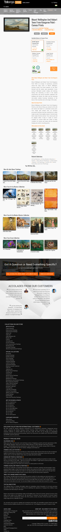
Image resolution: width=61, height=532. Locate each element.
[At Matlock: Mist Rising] (37, 176)
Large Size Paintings (36, 11)
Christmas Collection (11, 384)
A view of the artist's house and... (9, 181)
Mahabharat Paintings (11, 378)
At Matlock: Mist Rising (36, 182)
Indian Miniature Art (10, 336)
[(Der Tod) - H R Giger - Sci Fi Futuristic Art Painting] (9, 193)
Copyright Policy (8, 520)
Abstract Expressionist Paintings (14, 348)
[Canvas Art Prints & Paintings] (23, 457)
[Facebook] (52, 521)
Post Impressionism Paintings (13, 344)
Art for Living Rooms (11, 402)
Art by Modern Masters (48, 159)
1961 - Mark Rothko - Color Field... (50, 210)
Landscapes (53, 160)
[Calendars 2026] (14, 441)
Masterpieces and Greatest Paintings (15, 380)
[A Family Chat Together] (50, 244)
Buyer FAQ (6, 514)
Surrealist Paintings (10, 347)
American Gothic (34, 234)
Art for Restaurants (10, 410)
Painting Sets (9, 388)
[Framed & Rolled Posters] (20, 449)
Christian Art (9, 372)
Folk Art (8, 339)
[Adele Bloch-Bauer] (9, 223)
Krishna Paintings (10, 355)
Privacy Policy (7, 521)
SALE (55, 10)
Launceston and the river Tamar (50, 181)
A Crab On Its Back (35, 251)
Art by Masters (25, 10)
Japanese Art (9, 369)
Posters (30, 10)
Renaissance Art (10, 345)
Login (24, 2)
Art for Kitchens (10, 405)
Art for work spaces (11, 414)
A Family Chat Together (49, 250)
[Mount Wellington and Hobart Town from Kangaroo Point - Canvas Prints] (16, 24)
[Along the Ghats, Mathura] (23, 222)
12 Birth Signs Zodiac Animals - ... (22, 206)
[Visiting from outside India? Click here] (40, 426)
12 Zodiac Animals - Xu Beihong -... (36, 204)
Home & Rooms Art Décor (18, 11)
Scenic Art (49, 162)
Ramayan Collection (11, 386)
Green (33, 160)
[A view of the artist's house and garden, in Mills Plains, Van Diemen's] (9, 175)
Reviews (6, 515)
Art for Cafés (9, 413)
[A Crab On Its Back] (37, 245)
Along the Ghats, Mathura (23, 227)
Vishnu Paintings (10, 360)
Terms (5, 518)
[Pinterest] (56, 521)
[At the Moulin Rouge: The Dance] (50, 222)
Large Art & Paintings (11, 389)
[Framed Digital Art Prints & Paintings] (28, 465)
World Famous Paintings (12, 375)
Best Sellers (45, 10)
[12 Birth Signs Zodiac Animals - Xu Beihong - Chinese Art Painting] (23, 197)
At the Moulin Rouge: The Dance (50, 228)
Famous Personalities (11, 391)
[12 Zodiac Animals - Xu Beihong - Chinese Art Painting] (37, 196)
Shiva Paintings (9, 358)
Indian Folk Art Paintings (12, 383)
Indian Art (8, 334)
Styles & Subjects (6, 10)
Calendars (50, 10)
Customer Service (8, 525)
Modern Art (8, 338)
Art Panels (8, 353)
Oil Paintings (41, 162)
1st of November (6, 249)
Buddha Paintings (10, 356)
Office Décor (9, 419)
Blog (41, 10)
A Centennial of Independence (20, 251)
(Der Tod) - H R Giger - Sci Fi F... (9, 199)
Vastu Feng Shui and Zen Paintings (44, 163)
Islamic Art (8, 333)
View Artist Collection (37, 29)
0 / (54, 2)
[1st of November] (9, 244)
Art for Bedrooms (10, 403)
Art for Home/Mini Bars (11, 408)
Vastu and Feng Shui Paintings (13, 397)
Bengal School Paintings (12, 370)
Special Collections (12, 10)
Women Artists (9, 377)
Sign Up (27, 2)
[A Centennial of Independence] (23, 244)
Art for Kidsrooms (10, 406)
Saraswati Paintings (11, 364)
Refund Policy (7, 517)
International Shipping (9, 523)
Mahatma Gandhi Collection (12, 366)
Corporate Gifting (10, 421)
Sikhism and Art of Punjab (12, 392)
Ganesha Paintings (10, 361)
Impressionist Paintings (11, 331)
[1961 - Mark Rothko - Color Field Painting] (50, 198)
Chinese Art (9, 374)
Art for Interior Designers (12, 422)
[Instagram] (54, 521)
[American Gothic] (37, 225)
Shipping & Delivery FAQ (9, 512)
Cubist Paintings (10, 328)
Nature (34, 162)
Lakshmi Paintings (10, 363)
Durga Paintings (10, 394)
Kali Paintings (9, 395)
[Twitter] (50, 521)
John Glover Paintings (42, 160)
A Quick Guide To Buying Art (10, 511)
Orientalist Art (9, 341)
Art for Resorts (9, 411)
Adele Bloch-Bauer (7, 231)
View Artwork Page (49, 29)
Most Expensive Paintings (12, 381)
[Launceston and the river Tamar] (50, 175)
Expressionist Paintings (11, 330)
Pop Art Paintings (10, 342)
